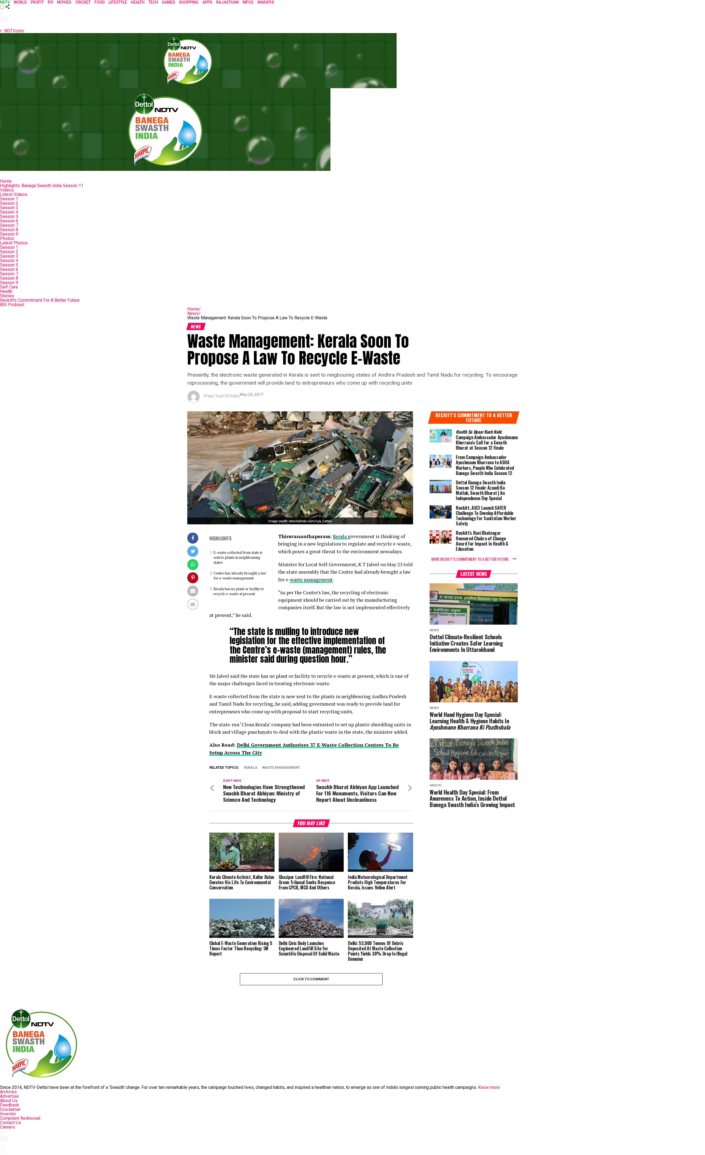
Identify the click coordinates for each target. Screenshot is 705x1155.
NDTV (5, 2)
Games (168, 2)
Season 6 (9, 220)
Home (6, 181)
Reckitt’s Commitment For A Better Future (40, 300)
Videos (7, 190)
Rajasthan (227, 2)
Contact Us (10, 1122)
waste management (311, 579)
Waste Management (281, 768)
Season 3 (9, 207)
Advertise (9, 1096)
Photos (7, 238)
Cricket (83, 2)
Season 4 (9, 212)
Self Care (9, 287)
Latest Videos (13, 194)
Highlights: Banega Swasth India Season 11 (41, 185)
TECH (153, 2)
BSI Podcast (12, 304)
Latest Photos (14, 242)
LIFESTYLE (118, 2)
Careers (7, 1127)
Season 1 (9, 198)
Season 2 (9, 203)
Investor (8, 1113)
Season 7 (9, 225)
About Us (9, 1100)
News (193, 313)
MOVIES (64, 2)
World (20, 2)
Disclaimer (10, 1109)
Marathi (265, 2)
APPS (207, 2)
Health (6, 291)
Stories (7, 295)
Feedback (9, 1105)
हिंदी (50, 2)
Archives (8, 1091)
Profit (37, 2)
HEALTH (138, 2)
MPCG (248, 2)
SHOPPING (189, 2)
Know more (489, 1087)
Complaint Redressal (20, 1118)
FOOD (99, 2)
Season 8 (9, 229)
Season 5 (9, 216)
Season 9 (9, 234)
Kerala (340, 536)
